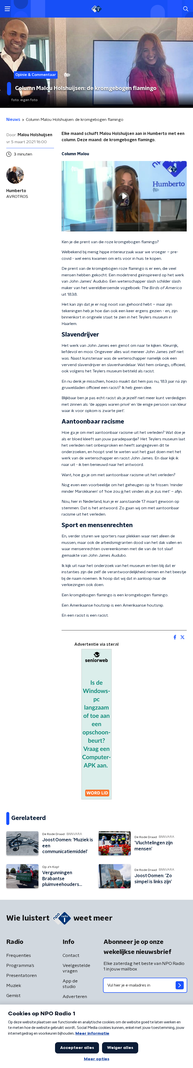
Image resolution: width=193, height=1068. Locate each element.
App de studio (70, 984)
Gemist (13, 996)
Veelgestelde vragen (76, 968)
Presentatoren (21, 975)
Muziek (13, 985)
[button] (7, 9)
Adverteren (75, 997)
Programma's (20, 965)
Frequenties (18, 955)
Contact (71, 955)
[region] (124, 196)
